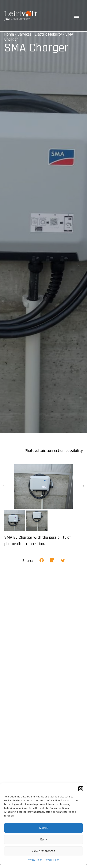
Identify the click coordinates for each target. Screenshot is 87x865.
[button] (81, 788)
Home (9, 34)
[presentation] (5, 486)
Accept (43, 828)
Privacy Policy (34, 859)
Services (24, 34)
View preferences (43, 851)
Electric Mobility (48, 34)
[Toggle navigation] (76, 16)
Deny (43, 839)
